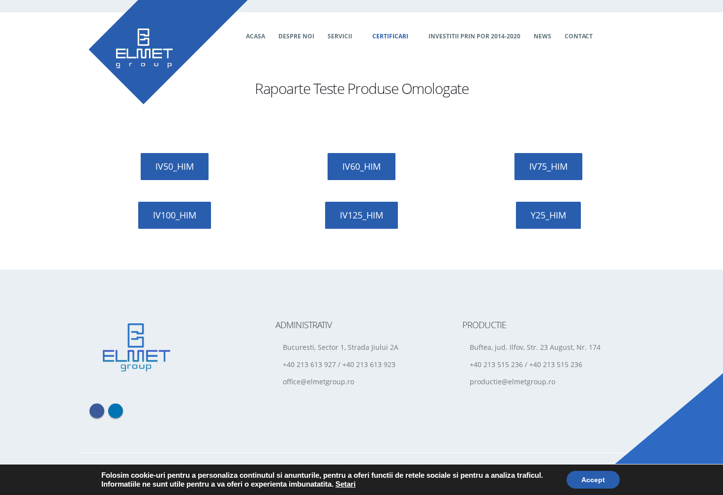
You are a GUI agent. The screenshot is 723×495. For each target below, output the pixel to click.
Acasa (255, 36)
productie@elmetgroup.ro (512, 381)
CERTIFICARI (390, 36)
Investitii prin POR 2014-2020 (474, 36)
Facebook (97, 410)
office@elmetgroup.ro (318, 381)
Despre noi (296, 36)
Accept (593, 480)
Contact (579, 36)
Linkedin (115, 410)
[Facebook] (609, 36)
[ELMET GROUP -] (168, 52)
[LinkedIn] (626, 36)
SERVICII (340, 36)
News (542, 36)
